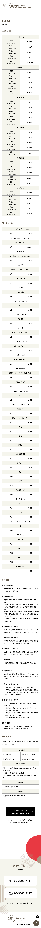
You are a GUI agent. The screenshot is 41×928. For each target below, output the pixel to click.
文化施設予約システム (20, 811)
